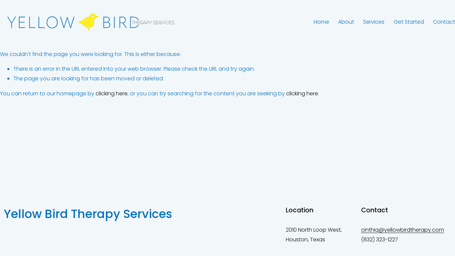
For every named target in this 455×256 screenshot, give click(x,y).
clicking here (112, 93)
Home (321, 22)
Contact (444, 22)
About (346, 22)
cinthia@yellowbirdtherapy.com (402, 230)
